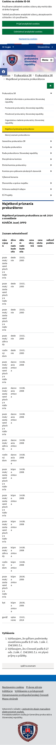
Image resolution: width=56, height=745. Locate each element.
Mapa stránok (10, 698)
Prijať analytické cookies (28, 23)
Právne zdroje (34, 687)
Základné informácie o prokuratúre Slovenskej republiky (25, 100)
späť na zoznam (28, 665)
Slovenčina (44, 47)
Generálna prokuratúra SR (13, 141)
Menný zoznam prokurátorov (17, 135)
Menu (45, 60)
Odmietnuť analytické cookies (28, 31)
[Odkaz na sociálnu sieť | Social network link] (3, 71)
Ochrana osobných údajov (14, 189)
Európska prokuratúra (12, 147)
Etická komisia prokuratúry (14, 165)
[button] (21, 60)
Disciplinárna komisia (12, 159)
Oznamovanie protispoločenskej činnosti (25, 695)
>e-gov (8, 47)
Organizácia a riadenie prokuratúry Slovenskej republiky (24, 121)
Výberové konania (10, 177)
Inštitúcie (7, 691)
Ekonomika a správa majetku (15, 183)
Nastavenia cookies (28, 38)
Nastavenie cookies (13, 687)
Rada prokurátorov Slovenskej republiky (20, 153)
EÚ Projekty (7, 195)
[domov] (28, 743)
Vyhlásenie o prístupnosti (29, 691)
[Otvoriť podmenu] (50, 85)
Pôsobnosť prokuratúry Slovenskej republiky (24, 114)
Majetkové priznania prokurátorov (19, 129)
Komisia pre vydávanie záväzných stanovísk (21, 171)
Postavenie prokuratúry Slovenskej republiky (24, 108)
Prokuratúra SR (23, 75)
